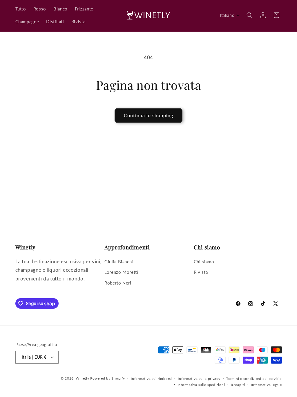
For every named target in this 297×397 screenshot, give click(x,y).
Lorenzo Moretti (121, 272)
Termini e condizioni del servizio (254, 378)
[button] (230, 15)
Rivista (201, 272)
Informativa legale (266, 385)
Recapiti (238, 385)
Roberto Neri (117, 282)
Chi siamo (204, 261)
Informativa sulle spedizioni (201, 385)
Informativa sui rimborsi (151, 378)
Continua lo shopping (148, 115)
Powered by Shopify (107, 378)
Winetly (82, 378)
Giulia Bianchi (118, 261)
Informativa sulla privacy (199, 378)
